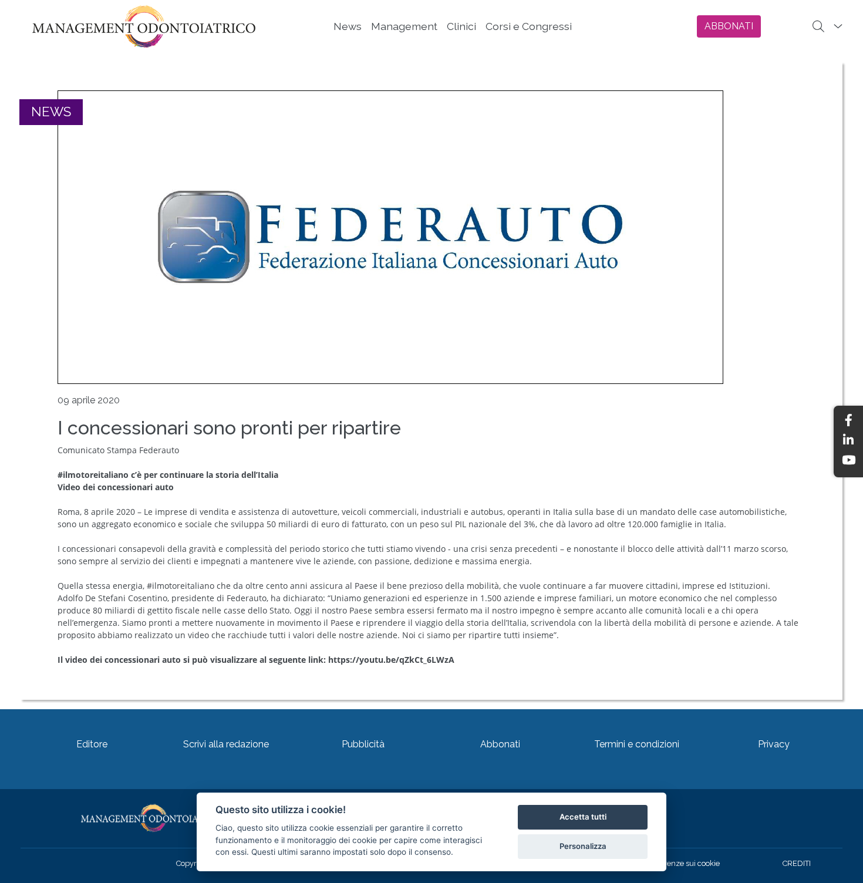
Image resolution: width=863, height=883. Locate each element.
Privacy (774, 744)
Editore (91, 744)
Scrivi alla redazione (226, 744)
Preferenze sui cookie (683, 863)
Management (404, 26)
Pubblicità (363, 744)
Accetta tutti (582, 816)
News (347, 26)
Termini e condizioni (636, 744)
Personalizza (582, 846)
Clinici (461, 26)
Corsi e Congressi (529, 26)
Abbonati (500, 744)
